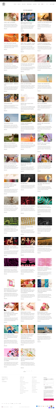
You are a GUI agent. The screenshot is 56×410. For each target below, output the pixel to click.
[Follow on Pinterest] (10, 403)
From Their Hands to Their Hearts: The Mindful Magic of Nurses (11, 359)
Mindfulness (29, 4)
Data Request (34, 390)
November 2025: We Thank (10, 226)
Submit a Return (22, 386)
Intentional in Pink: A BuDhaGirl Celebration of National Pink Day (44, 269)
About (39, 4)
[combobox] (45, 384)
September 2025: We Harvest (45, 246)
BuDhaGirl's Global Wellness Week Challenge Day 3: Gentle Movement (44, 313)
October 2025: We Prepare (44, 226)
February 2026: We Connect (44, 163)
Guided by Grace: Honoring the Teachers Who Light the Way (28, 359)
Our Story (33, 378)
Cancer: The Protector (44, 63)
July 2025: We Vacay (25, 267)
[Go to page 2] (31, 371)
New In (15, 4)
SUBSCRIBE (48, 399)
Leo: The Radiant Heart (10, 43)
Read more (5, 28)
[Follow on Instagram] (6, 403)
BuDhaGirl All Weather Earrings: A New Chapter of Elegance (11, 248)
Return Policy (34, 385)
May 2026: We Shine (42, 103)
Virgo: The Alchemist (9, 22)
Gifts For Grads (8, 103)
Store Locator (22, 389)
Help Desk (21, 393)
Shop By (19, 4)
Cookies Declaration (35, 389)
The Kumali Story (8, 123)
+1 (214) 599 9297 (4, 381)
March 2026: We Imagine (10, 163)
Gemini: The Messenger (43, 83)
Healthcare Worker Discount (36, 382)
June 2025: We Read (42, 334)
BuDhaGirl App (22, 378)
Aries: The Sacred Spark (27, 143)
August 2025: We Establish (10, 267)
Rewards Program (22, 381)
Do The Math (24, 183)
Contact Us (21, 385)
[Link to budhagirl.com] (11, 17)
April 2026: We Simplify (10, 143)
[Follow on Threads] (8, 403)
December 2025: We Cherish (28, 206)
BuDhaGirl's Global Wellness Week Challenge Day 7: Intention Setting (11, 290)
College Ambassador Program (24, 382)
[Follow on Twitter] (4, 403)
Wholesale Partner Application (24, 390)
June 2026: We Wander (26, 83)
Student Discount (34, 381)
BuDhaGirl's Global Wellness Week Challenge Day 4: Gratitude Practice (28, 313)
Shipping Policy (34, 386)
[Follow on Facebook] (2, 403)
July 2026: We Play (8, 63)
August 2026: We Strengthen (45, 22)
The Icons (23, 4)
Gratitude (35, 4)
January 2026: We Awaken (10, 206)
